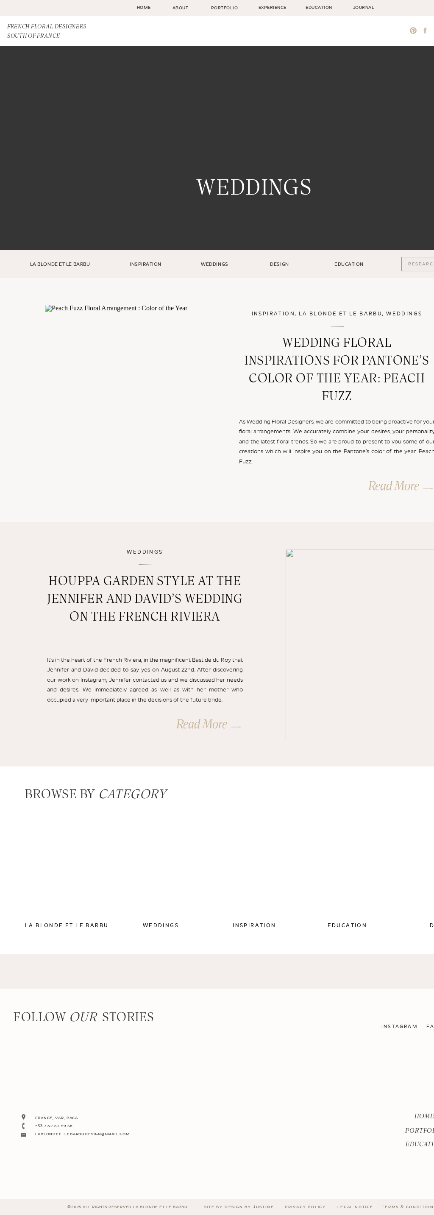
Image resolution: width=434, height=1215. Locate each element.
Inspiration (273, 314)
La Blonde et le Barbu (340, 314)
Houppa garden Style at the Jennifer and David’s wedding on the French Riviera (145, 599)
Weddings (404, 314)
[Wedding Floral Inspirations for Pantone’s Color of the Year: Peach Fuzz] (122, 400)
